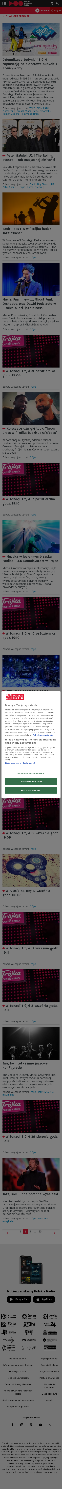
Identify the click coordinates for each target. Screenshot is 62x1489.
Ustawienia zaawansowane (31, 773)
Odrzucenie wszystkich (31, 781)
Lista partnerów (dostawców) (20, 763)
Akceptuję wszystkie (31, 790)
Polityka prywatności (43, 735)
